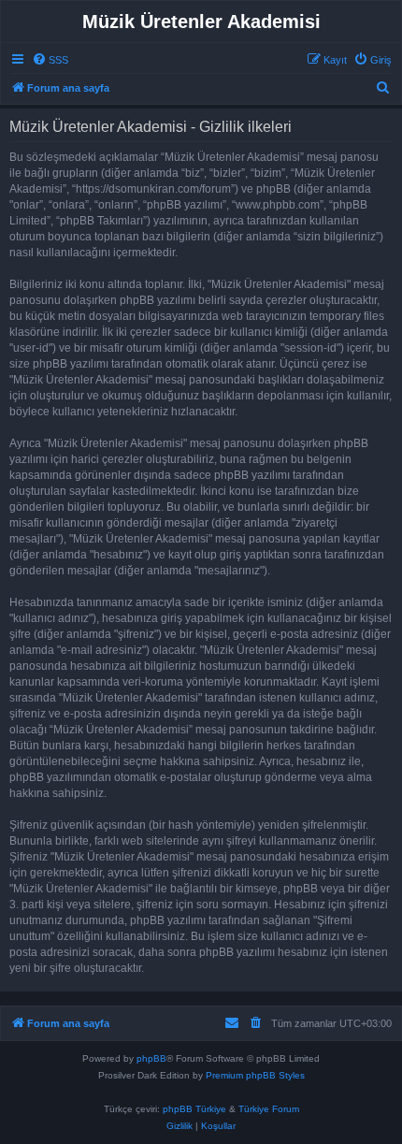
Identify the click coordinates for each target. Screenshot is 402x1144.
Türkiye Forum (268, 1109)
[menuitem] (50, 60)
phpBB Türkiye (194, 1109)
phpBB (151, 1058)
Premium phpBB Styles (255, 1075)
